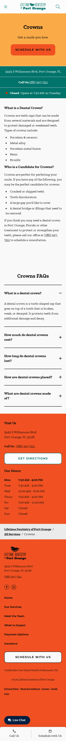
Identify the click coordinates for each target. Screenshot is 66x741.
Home (8, 597)
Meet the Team (14, 616)
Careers (45, 688)
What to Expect (15, 625)
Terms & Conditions (30, 688)
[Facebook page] (6, 587)
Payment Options (16, 634)
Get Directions (33, 458)
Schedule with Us (33, 49)
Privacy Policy (11, 688)
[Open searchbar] (58, 7)
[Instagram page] (13, 587)
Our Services (12, 607)
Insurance (10, 643)
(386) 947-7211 (38, 82)
